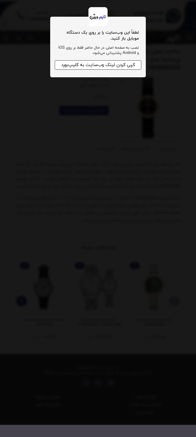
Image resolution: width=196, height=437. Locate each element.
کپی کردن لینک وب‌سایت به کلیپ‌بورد (98, 65)
